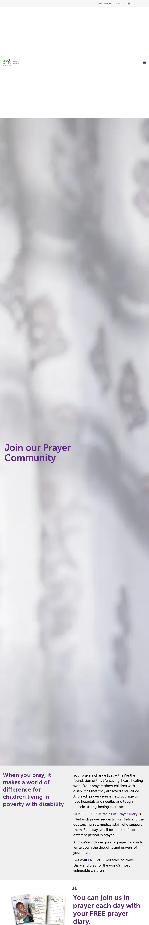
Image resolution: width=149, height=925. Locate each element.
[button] (144, 62)
